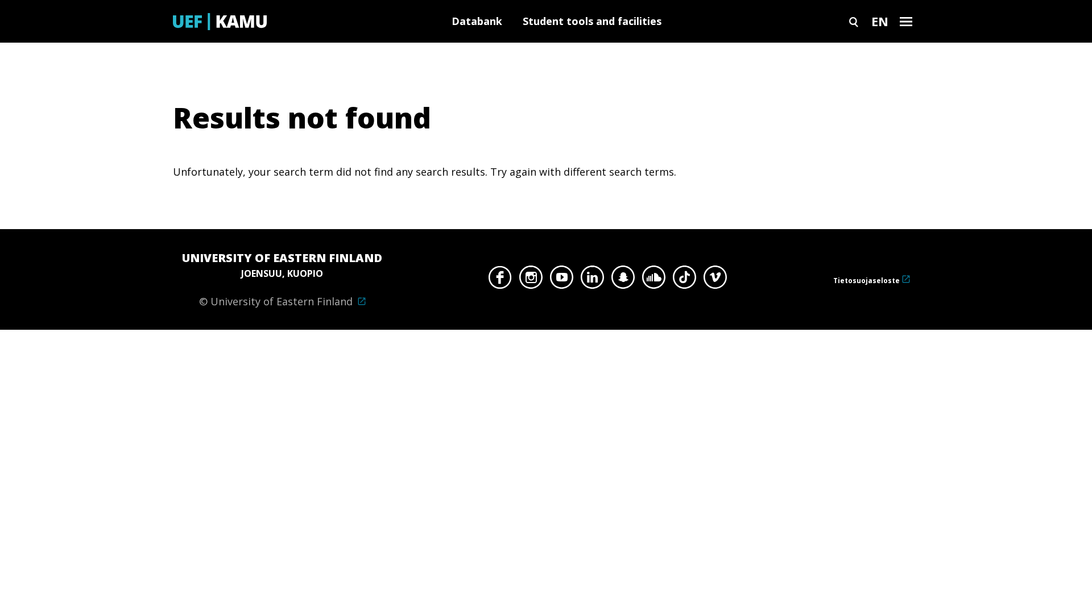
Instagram (531, 280)
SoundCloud (653, 280)
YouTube (561, 280)
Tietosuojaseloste (866, 280)
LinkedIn (592, 280)
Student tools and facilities (592, 21)
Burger (906, 21)
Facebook (500, 280)
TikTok (684, 280)
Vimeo (715, 280)
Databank (477, 21)
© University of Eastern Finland (282, 279)
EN (879, 21)
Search (854, 21)
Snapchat (623, 280)
